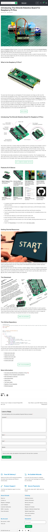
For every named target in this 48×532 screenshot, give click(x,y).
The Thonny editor (8, 382)
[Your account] (41, 3)
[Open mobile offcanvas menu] (46, 3)
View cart (3, 523)
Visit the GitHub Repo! (24, 364)
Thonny (28, 267)
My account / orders (5, 521)
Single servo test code (9, 354)
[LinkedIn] (7, 395)
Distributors (27, 504)
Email (3, 441)
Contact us (3, 500)
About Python (7, 380)
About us (3, 498)
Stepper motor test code (9, 356)
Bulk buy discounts (29, 502)
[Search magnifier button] (16, 3)
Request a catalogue (5, 502)
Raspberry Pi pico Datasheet (10, 384)
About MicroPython (8, 378)
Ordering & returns (29, 498)
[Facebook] (2, 395)
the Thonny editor (31, 222)
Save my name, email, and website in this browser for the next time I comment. (20, 453)
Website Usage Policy (29, 511)
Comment (4, 417)
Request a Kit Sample (29, 506)
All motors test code (8, 358)
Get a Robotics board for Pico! (24, 162)
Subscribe (28, 526)
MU (1, 272)
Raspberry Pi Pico (9, 49)
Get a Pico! (24, 111)
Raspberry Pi (39, 98)
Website (3, 447)
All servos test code (8, 360)
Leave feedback (4, 504)
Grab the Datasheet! (24, 316)
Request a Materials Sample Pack (32, 509)
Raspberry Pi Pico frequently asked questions (14, 374)
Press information (5, 511)
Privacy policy (28, 515)
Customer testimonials (6, 506)
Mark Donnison (10, 12)
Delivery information (29, 500)
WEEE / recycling (4, 509)
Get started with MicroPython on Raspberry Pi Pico (15, 372)
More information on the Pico (10, 376)
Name (3, 434)
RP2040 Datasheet (8, 386)
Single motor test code (9, 353)
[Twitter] (4, 395)
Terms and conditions (29, 513)
